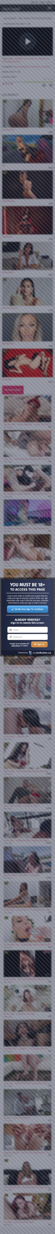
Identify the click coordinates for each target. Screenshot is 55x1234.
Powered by (23, 653)
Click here (15, 646)
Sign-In (40, 644)
